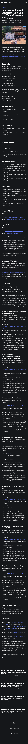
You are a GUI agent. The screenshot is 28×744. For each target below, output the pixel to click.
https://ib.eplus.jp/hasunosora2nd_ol (14, 217)
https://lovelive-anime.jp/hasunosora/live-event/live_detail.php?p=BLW (13, 56)
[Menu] (26, 2)
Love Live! (4, 7)
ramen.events (6, 2)
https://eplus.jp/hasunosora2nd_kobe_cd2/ (14, 539)
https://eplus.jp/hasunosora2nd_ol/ (14, 231)
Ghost (16, 733)
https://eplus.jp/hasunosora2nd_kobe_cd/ (14, 499)
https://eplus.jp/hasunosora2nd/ (16, 406)
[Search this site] (24, 2)
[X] (14, 723)
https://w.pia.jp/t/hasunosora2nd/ (14, 233)
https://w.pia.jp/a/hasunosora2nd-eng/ (15, 219)
